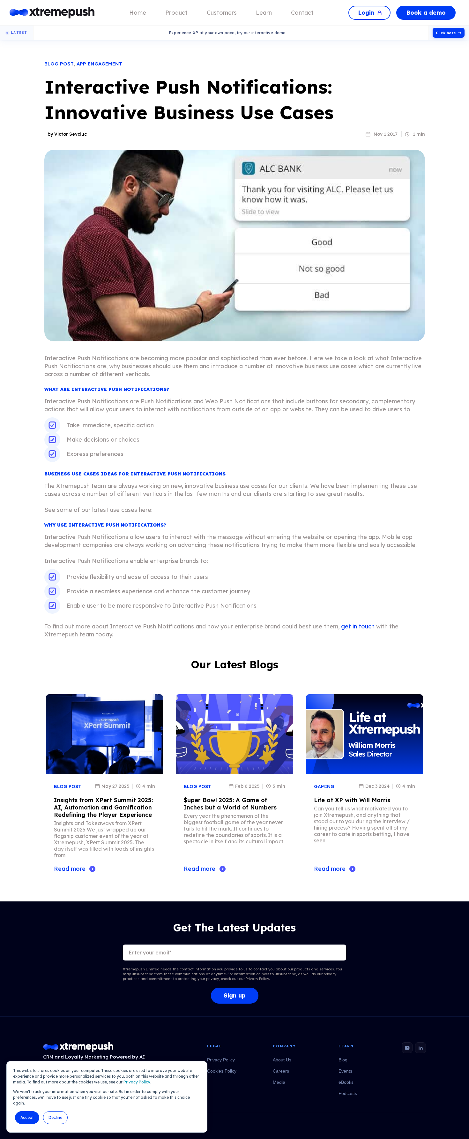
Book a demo (426, 12)
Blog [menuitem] (343, 1059)
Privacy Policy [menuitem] (221, 1059)
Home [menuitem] (137, 12)
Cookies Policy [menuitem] (221, 1071)
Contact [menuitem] (302, 12)
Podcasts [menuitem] (348, 1093)
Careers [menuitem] (281, 1071)
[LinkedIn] (420, 1047)
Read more (70, 868)
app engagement (99, 64)
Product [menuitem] (176, 12)
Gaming (324, 786)
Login (366, 12)
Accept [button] (27, 1117)
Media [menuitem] (279, 1082)
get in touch (358, 626)
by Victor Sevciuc (67, 134)
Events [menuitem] (345, 1071)
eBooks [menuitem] (346, 1082)
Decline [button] (55, 1117)
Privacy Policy (136, 1082)
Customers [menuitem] (222, 12)
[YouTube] (407, 1047)
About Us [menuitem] (282, 1059)
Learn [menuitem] (264, 12)
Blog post (59, 64)
